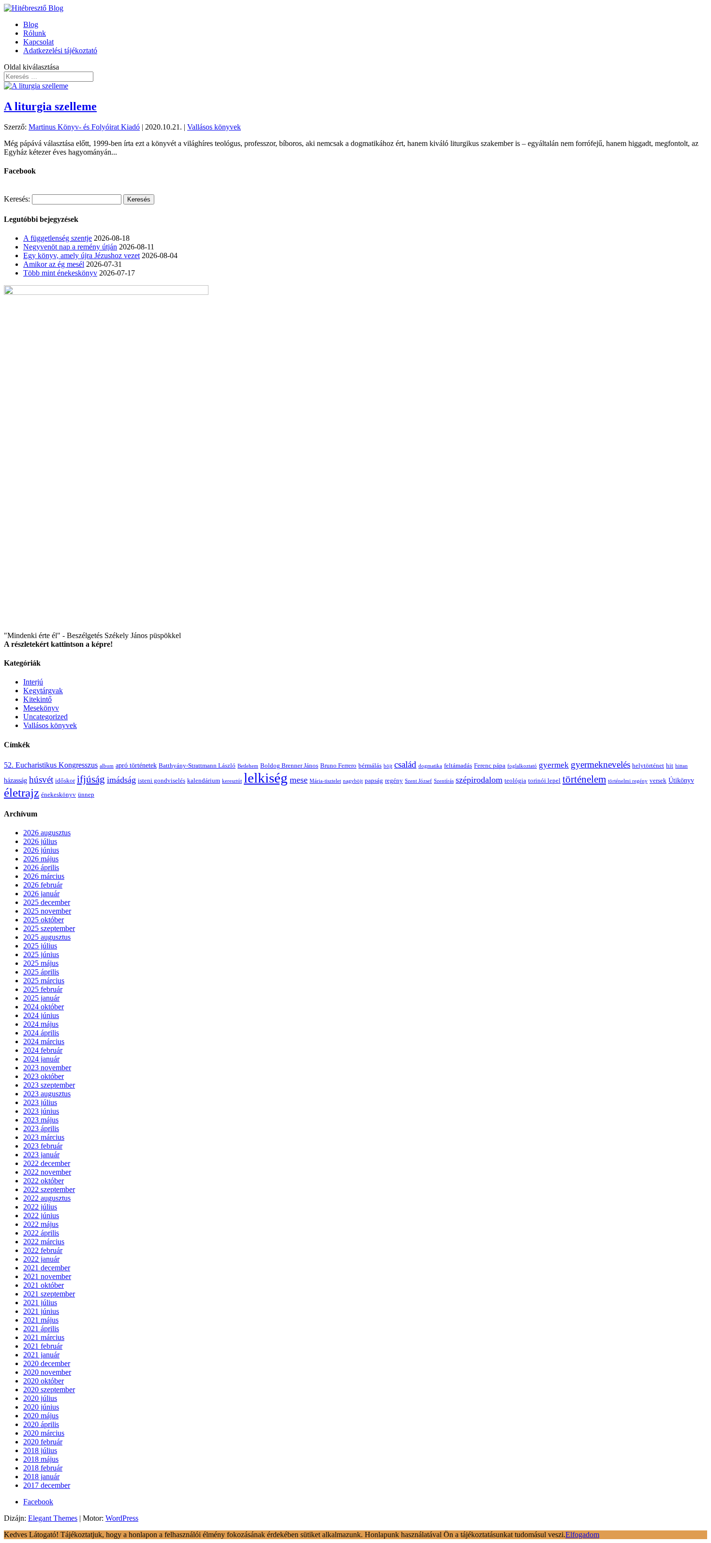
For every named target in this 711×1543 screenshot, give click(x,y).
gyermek (554, 765)
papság (374, 780)
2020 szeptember (49, 1389)
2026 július (40, 841)
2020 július (40, 1398)
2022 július (40, 1207)
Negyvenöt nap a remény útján (70, 247)
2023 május (41, 1120)
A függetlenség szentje (57, 238)
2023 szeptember (49, 1085)
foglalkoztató (522, 766)
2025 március (43, 980)
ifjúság (91, 779)
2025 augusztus (47, 937)
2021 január (41, 1355)
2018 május (41, 1459)
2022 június (41, 1215)
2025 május (41, 963)
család (405, 764)
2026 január (41, 893)
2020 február (42, 1442)
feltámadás (458, 765)
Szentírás (444, 781)
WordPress (121, 1518)
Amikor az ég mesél (53, 264)
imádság (121, 780)
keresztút (232, 781)
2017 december (46, 1485)
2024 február (42, 1050)
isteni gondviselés (161, 780)
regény (394, 780)
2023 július (40, 1102)
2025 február (42, 989)
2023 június (41, 1111)
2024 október (43, 1007)
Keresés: (17, 199)
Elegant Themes (52, 1518)
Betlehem (247, 766)
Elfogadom (582, 1534)
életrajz (21, 792)
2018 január (41, 1476)
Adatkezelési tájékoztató (60, 50)
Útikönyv (681, 780)
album (107, 766)
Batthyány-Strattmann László (197, 765)
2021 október (43, 1285)
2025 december (46, 902)
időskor (65, 780)
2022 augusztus (47, 1198)
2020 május (41, 1416)
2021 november (47, 1276)
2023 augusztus (47, 1094)
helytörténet (648, 765)
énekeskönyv (58, 794)
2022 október (43, 1181)
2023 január (41, 1154)
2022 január (41, 1259)
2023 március (43, 1137)
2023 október (43, 1076)
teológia (515, 780)
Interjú (33, 682)
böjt (388, 766)
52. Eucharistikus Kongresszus (51, 765)
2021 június (41, 1311)
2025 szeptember (49, 928)
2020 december (46, 1363)
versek (658, 780)
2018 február (42, 1468)
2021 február (42, 1346)
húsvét (41, 779)
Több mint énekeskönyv (60, 273)
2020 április (41, 1424)
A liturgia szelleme (50, 106)
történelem (584, 779)
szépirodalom (479, 780)
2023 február (42, 1146)
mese (299, 780)
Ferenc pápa (489, 765)
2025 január (41, 998)
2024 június (41, 1015)
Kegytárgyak (43, 690)
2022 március (43, 1241)
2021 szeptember (49, 1294)
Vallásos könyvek (214, 127)
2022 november (47, 1172)
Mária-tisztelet (325, 781)
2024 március (43, 1041)
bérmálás (370, 765)
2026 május (41, 859)
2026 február (42, 885)
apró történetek (136, 765)
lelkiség (266, 778)
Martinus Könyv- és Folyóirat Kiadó (84, 127)
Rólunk (34, 33)
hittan (681, 766)
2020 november (47, 1372)
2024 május (41, 1024)
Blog (30, 24)
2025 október (43, 920)
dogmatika (430, 766)
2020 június (41, 1407)
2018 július (40, 1450)
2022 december (46, 1163)
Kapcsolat (38, 42)
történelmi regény (628, 781)
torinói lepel (544, 780)
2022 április (41, 1233)
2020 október (43, 1381)
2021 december (46, 1268)
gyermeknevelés (600, 764)
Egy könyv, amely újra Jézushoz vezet (81, 255)
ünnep (86, 794)
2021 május (41, 1320)
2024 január (41, 1059)
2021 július (40, 1302)
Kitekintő (37, 699)
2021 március (43, 1337)
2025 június (41, 954)
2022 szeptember (49, 1189)
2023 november (47, 1067)
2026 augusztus (47, 833)
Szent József (418, 781)
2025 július (40, 946)
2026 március (43, 876)
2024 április (41, 1033)
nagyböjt (353, 781)
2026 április (41, 867)
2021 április (41, 1329)
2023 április (41, 1128)
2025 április (41, 972)
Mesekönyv (41, 708)
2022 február (42, 1250)
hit (669, 765)
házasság (15, 780)
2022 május (41, 1224)
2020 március (43, 1433)
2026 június (41, 850)
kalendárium (203, 780)
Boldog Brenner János (289, 765)
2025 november (47, 911)
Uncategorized (45, 717)
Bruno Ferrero (338, 765)
